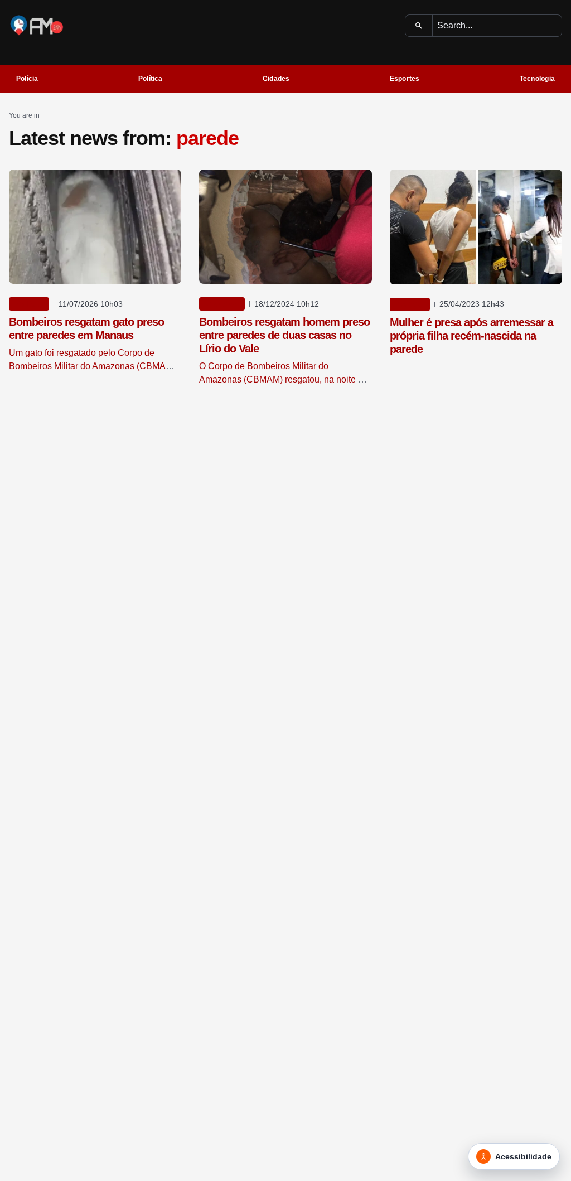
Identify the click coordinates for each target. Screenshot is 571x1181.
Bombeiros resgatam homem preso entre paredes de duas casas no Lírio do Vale (284, 335)
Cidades (276, 79)
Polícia (27, 79)
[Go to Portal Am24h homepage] (37, 25)
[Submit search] (419, 25)
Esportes (405, 79)
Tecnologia (537, 79)
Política (150, 79)
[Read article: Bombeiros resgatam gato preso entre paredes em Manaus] (95, 227)
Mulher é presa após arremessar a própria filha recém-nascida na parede (471, 335)
